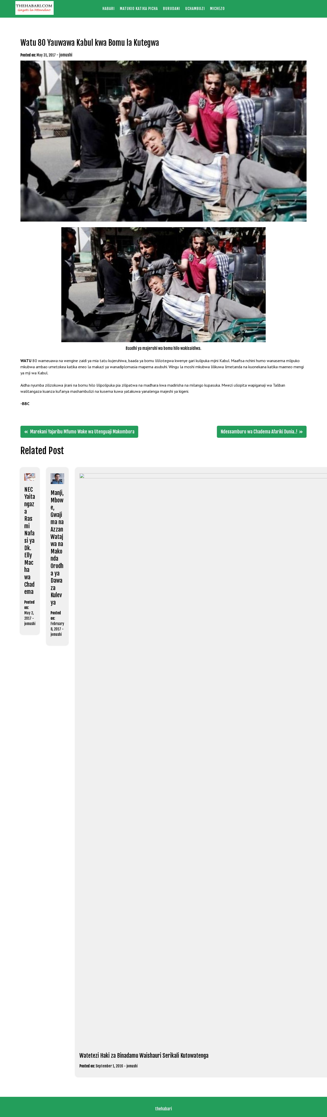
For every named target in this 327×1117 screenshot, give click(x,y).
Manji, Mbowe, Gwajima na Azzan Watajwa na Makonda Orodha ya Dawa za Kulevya (57, 547)
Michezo (217, 8)
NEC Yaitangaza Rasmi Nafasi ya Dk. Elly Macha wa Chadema (29, 540)
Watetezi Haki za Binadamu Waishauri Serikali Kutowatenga (143, 1055)
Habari (108, 8)
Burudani (171, 8)
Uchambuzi (195, 8)
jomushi (65, 54)
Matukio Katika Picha (139, 8)
